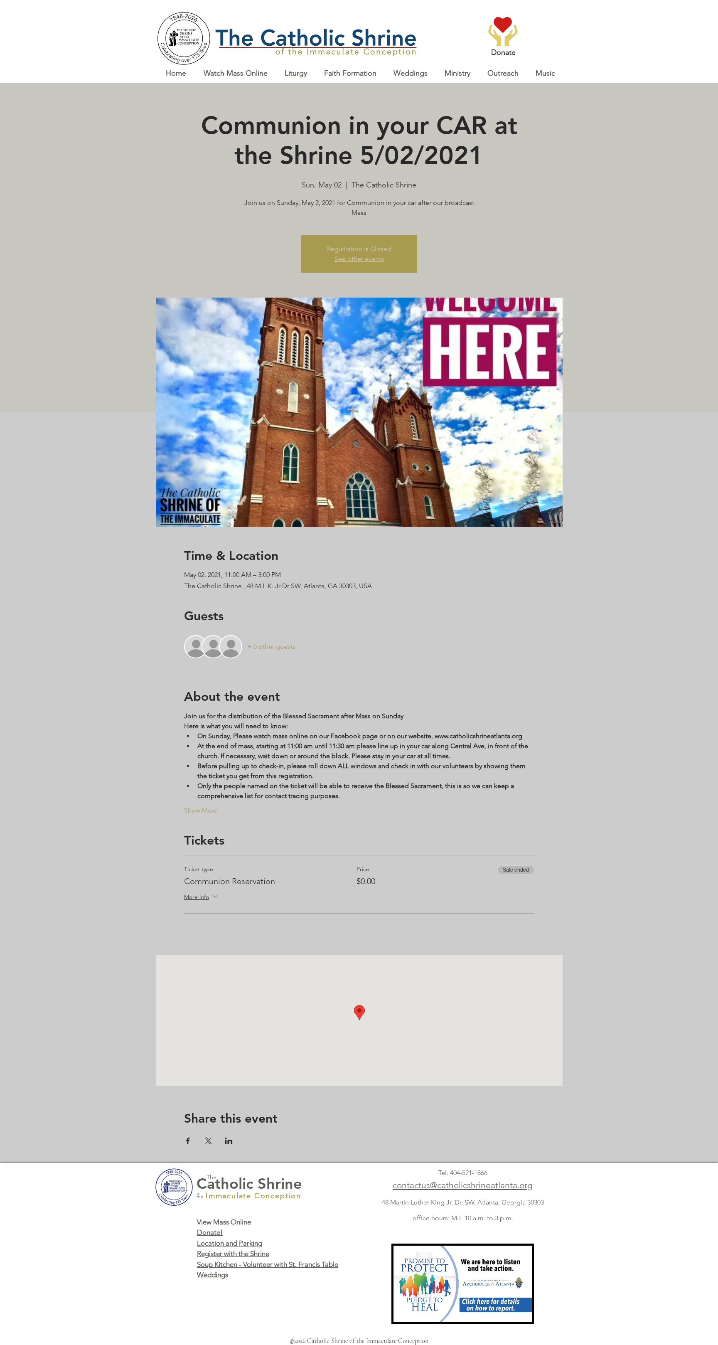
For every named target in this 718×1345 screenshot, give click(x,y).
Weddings (212, 1275)
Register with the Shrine (233, 1253)
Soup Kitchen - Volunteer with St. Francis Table (267, 1264)
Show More (201, 810)
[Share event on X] (208, 1141)
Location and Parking (229, 1243)
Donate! (210, 1232)
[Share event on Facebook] (188, 1141)
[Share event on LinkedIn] (229, 1141)
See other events (359, 259)
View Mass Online (224, 1222)
